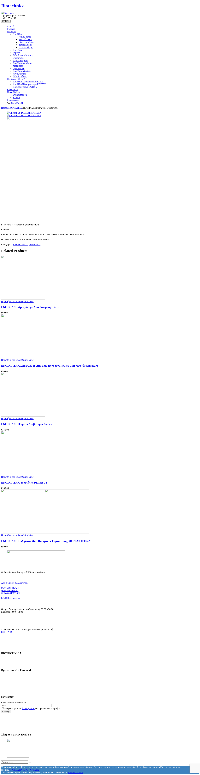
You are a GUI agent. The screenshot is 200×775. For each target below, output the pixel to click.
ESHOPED (6, 632)
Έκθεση (16, 97)
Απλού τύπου (25, 37)
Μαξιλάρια (18, 66)
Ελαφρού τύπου (26, 42)
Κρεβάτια (17, 50)
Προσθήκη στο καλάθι (11, 301)
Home (4, 108)
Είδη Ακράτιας (20, 76)
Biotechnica (13, 5)
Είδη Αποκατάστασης (23, 55)
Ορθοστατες (18, 58)
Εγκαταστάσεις (20, 95)
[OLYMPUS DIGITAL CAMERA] (24, 113)
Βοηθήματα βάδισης (22, 71)
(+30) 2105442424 (10, 588)
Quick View (28, 301)
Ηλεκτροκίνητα (26, 47)
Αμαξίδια (17, 34)
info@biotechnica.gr (10, 598)
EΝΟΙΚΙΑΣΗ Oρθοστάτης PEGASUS (24, 482)
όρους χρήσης (28, 708)
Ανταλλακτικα (19, 73)
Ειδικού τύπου (25, 39)
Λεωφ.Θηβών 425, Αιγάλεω (14, 583)
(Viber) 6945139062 (10, 593)
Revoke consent (75, 772)
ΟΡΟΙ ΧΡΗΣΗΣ (31, 770)
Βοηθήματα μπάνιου (22, 63)
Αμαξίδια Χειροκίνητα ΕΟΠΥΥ (28, 81)
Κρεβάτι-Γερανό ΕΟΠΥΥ (25, 87)
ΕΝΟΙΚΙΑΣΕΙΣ (14, 108)
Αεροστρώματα (20, 60)
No (22, 770)
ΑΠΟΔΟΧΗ (15, 770)
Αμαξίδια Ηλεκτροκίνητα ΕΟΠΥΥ (29, 84)
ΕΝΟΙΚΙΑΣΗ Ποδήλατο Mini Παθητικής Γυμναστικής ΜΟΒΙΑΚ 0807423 (46, 541)
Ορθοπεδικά (18, 68)
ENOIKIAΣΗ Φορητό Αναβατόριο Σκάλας (27, 424)
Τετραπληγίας (25, 44)
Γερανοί (16, 52)
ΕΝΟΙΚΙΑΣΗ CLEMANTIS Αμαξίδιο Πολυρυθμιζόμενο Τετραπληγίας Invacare (49, 365)
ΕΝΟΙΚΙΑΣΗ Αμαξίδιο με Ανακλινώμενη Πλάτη (30, 307)
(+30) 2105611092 (9, 590)
